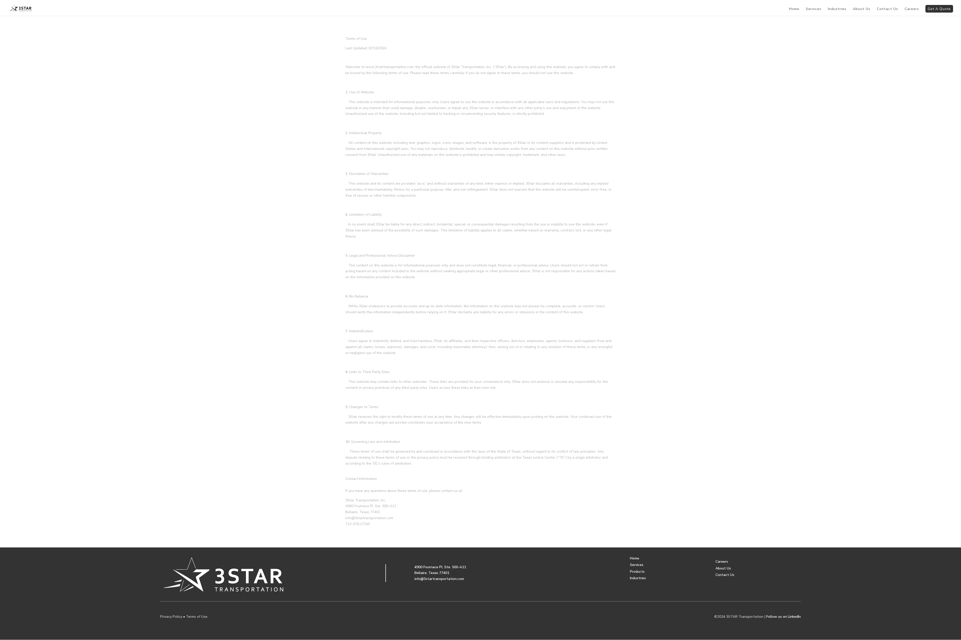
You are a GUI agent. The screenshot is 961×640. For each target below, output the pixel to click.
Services (813, 9)
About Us (861, 9)
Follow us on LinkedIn (783, 616)
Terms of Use (196, 616)
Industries (837, 9)
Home (794, 9)
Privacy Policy (171, 616)
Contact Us (887, 9)
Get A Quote (939, 9)
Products (637, 571)
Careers (912, 9)
